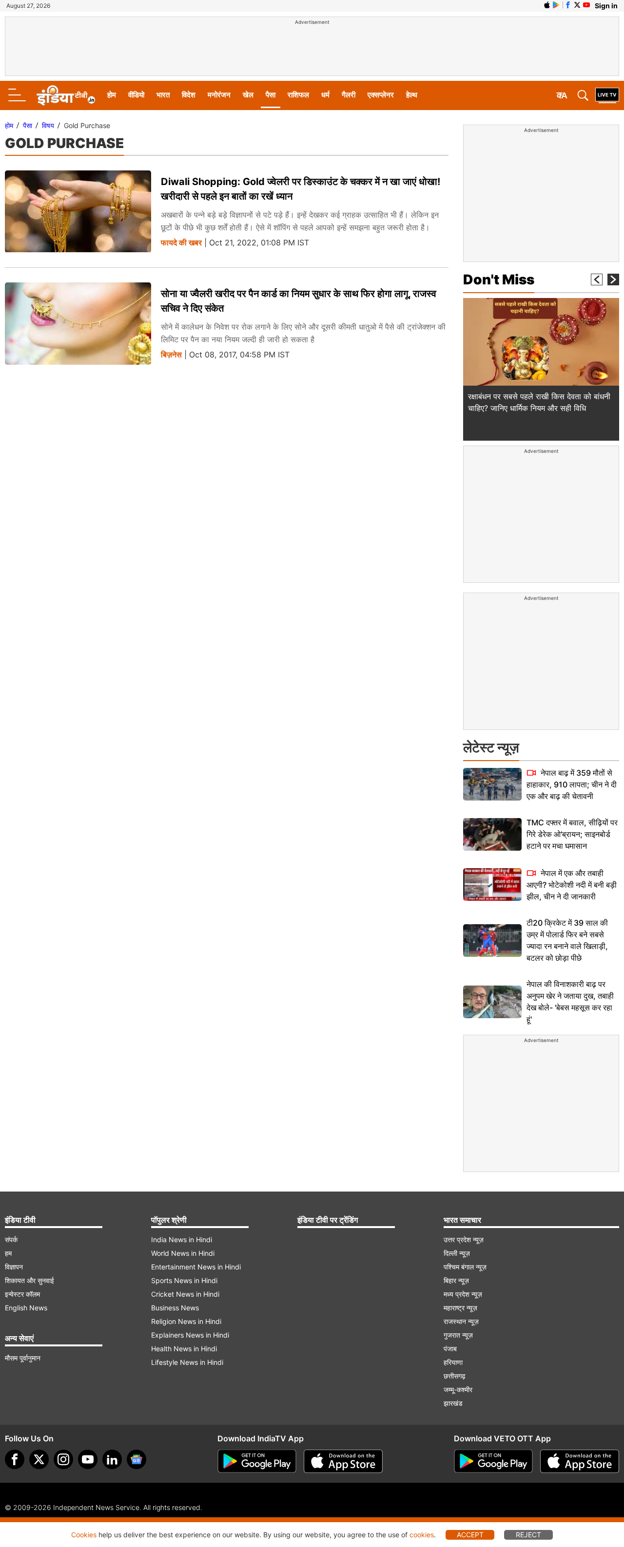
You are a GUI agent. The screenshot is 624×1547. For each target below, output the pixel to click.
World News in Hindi (182, 1253)
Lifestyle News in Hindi (187, 1362)
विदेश (188, 94)
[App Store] (343, 1461)
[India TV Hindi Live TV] (607, 95)
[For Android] (493, 1461)
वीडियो (136, 94)
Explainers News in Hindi (190, 1335)
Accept (470, 1534)
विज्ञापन (14, 1267)
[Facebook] (14, 1459)
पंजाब (450, 1348)
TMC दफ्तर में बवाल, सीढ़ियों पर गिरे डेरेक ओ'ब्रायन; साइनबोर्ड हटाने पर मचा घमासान (572, 834)
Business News (175, 1308)
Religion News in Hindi (186, 1321)
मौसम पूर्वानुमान (22, 1358)
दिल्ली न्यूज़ (457, 1253)
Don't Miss (498, 279)
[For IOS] (579, 1461)
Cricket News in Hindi (185, 1294)
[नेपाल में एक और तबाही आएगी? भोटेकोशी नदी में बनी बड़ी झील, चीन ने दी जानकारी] (492, 884)
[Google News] (136, 1459)
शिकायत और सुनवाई (29, 1280)
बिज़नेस (171, 355)
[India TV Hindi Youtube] (586, 4)
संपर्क (11, 1239)
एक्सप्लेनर (381, 94)
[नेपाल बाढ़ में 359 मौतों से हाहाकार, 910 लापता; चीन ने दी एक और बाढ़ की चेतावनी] (492, 784)
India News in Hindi (181, 1239)
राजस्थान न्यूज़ (461, 1321)
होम (111, 94)
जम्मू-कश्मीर (458, 1389)
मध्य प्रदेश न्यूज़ (463, 1294)
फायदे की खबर (181, 243)
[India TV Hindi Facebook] (568, 4)
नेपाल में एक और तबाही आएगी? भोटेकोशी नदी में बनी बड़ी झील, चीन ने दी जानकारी (571, 884)
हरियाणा (453, 1362)
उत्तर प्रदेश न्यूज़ (464, 1239)
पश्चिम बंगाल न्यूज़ (465, 1267)
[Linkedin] (112, 1459)
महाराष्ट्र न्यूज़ (460, 1308)
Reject (528, 1534)
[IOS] (547, 4)
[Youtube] (88, 1459)
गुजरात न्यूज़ (458, 1335)
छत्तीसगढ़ (455, 1376)
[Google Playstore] (256, 1461)
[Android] (556, 4)
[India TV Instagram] (63, 1459)
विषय (48, 125)
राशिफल (298, 94)
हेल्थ (411, 94)
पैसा (270, 94)
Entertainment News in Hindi (196, 1267)
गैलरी (348, 94)
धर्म (325, 94)
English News (26, 1308)
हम (8, 1253)
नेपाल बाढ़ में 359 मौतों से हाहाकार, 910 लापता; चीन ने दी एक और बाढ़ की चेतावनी (571, 784)
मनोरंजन (219, 94)
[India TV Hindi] (66, 95)
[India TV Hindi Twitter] (577, 4)
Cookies (84, 1534)
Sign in (606, 5)
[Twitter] (39, 1459)
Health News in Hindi (184, 1348)
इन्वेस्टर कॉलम (22, 1294)
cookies (422, 1534)
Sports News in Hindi (184, 1280)
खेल (248, 94)
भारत (163, 94)
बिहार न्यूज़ (456, 1280)
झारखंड (453, 1403)
